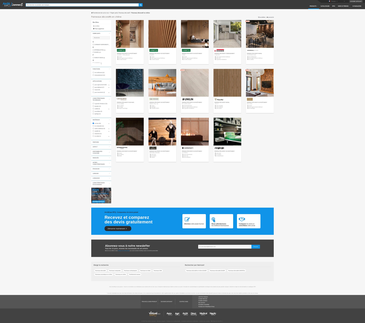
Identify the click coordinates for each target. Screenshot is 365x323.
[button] (101, 33)
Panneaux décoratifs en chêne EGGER (196, 270)
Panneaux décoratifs (100, 270)
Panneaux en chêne (120, 274)
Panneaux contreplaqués (130, 270)
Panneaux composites (115, 270)
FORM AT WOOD (99, 57)
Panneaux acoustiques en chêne (103, 274)
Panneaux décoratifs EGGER (217, 270)
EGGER (97, 52)
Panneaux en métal (145, 270)
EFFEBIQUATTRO (99, 50)
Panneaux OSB (158, 270)
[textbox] (82, 5)
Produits (313, 6)
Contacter (227, 23)
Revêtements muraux (134, 274)
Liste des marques (203, 297)
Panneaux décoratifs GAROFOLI (236, 270)
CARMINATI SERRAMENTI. (102, 44)
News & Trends (343, 6)
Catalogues (325, 6)
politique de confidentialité (123, 250)
